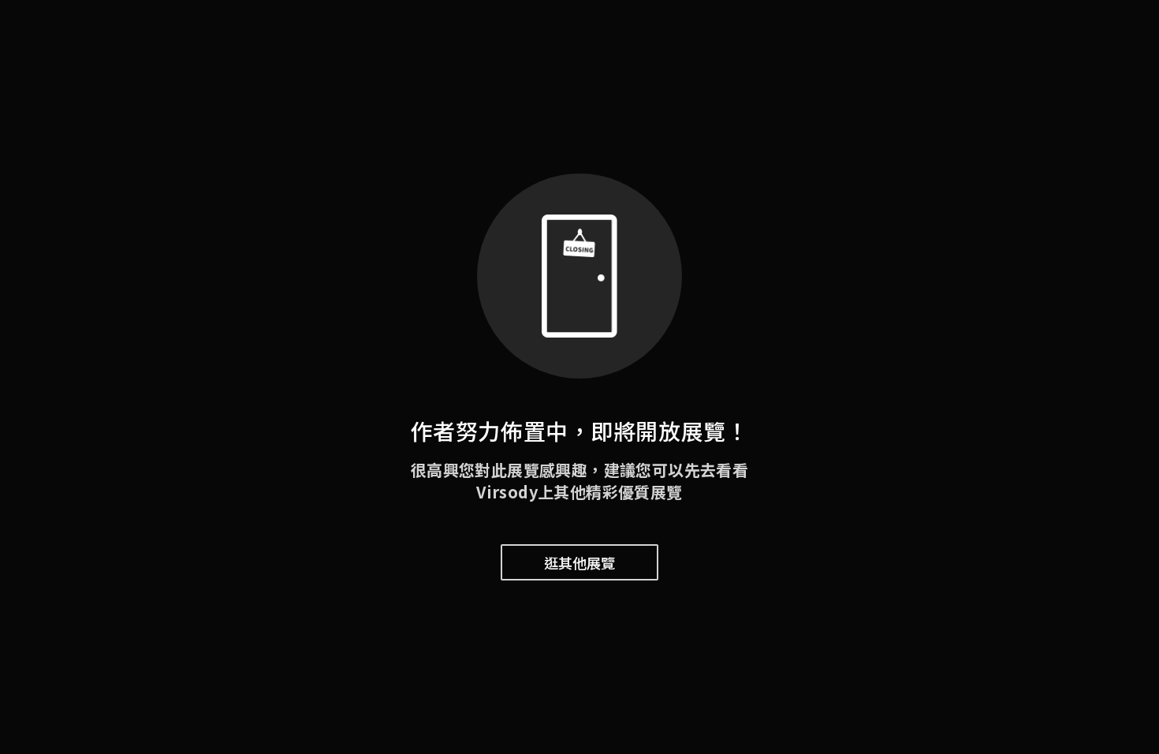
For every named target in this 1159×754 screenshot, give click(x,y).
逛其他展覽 (579, 562)
